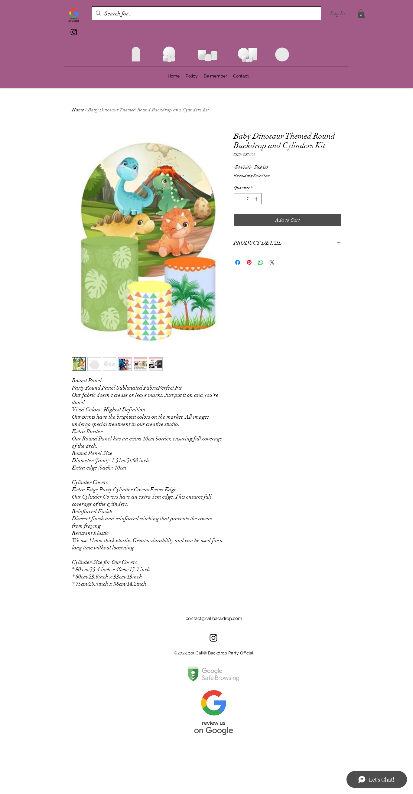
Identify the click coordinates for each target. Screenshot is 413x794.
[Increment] (257, 198)
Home (78, 110)
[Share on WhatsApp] (260, 262)
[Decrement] (238, 198)
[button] (361, 13)
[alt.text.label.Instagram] (74, 32)
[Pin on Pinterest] (249, 262)
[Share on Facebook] (237, 262)
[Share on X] (272, 262)
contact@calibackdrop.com (214, 618)
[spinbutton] (247, 198)
